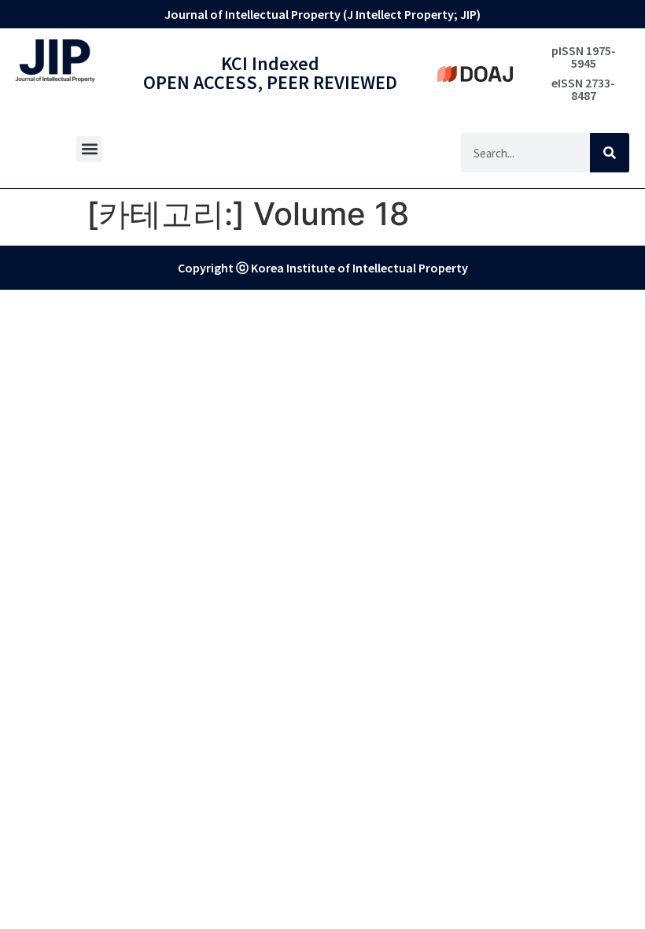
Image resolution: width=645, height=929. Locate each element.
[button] (89, 149)
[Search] (609, 152)
